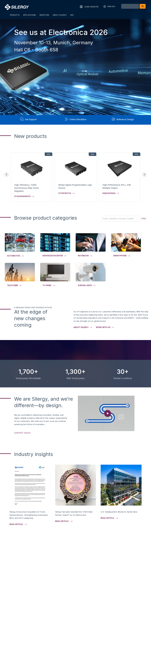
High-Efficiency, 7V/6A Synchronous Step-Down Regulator (26, 188)
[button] (64, 110)
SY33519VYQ (65, 193)
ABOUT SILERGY (60, 15)
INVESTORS (44, 15)
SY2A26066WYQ (22, 196)
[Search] (143, 6)
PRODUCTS (15, 15)
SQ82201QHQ (109, 193)
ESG (72, 15)
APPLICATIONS (29, 15)
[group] (31, 177)
